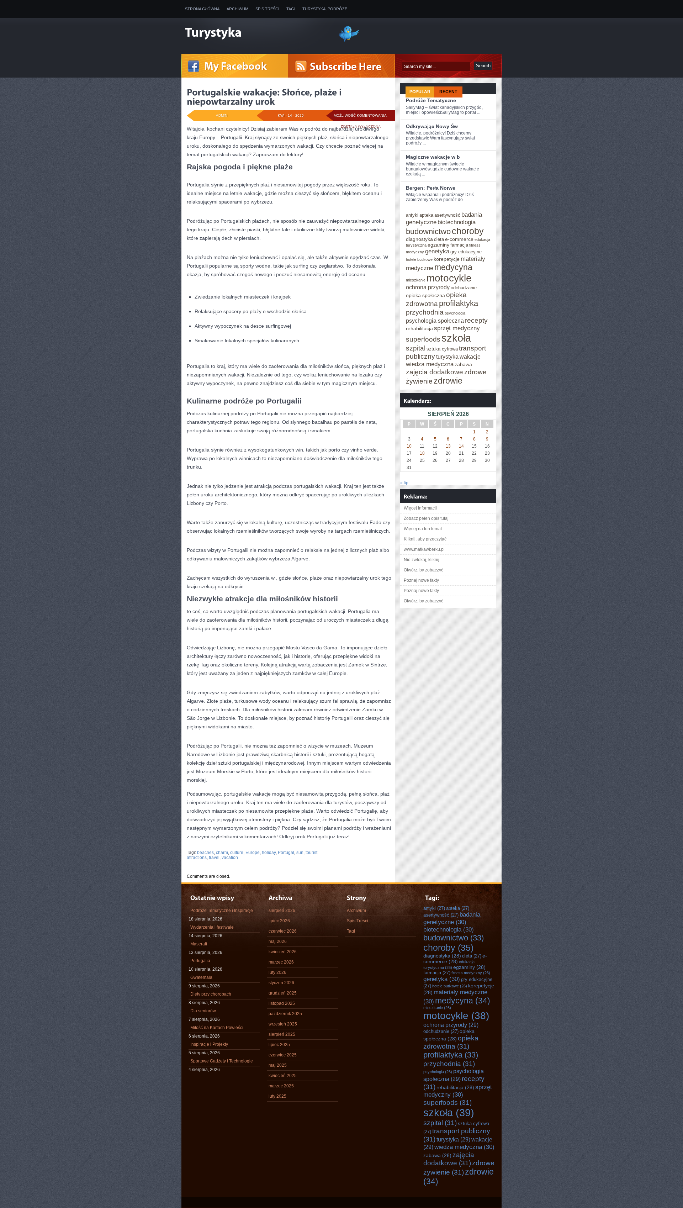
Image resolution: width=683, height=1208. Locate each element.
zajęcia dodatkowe (434, 372)
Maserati (198, 943)
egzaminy (438, 245)
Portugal (286, 852)
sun (299, 852)
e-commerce (459, 239)
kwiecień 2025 (283, 1075)
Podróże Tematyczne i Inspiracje (221, 910)
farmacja (459, 245)
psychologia (455, 313)
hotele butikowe (419, 259)
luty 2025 (277, 1096)
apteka (426, 215)
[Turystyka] (256, 33)
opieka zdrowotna (450, 1042)
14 (461, 446)
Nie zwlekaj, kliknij (421, 559)
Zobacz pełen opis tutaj (426, 518)
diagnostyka (419, 239)
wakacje (470, 356)
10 (409, 446)
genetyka (437, 251)
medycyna (453, 267)
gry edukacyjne (466, 251)
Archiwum (237, 9)
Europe (252, 852)
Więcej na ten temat (423, 528)
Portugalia (200, 960)
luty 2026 (277, 972)
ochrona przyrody (428, 287)
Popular (419, 91)
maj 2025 (278, 1065)
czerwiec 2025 (283, 1055)
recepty (476, 320)
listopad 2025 (282, 1003)
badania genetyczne (451, 918)
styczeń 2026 (281, 982)
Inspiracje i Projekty (209, 1044)
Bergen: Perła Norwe (430, 188)
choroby (468, 231)
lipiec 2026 (279, 920)
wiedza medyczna (430, 364)
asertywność (447, 215)
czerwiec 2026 (283, 931)
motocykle (449, 278)
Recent (448, 91)
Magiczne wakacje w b (433, 157)
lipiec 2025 (279, 1044)
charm (222, 852)
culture (236, 852)
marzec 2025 (281, 1085)
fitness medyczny (470, 973)
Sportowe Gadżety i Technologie (221, 1061)
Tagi (290, 9)
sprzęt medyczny (457, 328)
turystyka (447, 356)
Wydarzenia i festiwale (212, 927)
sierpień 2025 (282, 1034)
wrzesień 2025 (283, 1024)
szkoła (456, 338)
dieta (439, 239)
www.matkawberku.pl (424, 549)
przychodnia (425, 312)
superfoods (423, 339)
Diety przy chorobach (210, 994)
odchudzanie (464, 287)
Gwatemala (201, 977)
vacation (230, 857)
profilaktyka (458, 303)
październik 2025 (285, 1013)
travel (214, 857)
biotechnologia (457, 222)
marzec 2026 (281, 962)
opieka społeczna (425, 295)
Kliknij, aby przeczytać (425, 539)
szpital (415, 348)
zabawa (463, 364)
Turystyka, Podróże (324, 9)
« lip (404, 482)
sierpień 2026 (282, 910)
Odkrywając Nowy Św (432, 126)
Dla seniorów (203, 1010)
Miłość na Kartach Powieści (216, 1027)
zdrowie (448, 380)
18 (422, 453)
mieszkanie (415, 280)
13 (448, 446)
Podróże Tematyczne (431, 100)
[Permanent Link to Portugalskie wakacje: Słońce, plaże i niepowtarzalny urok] (265, 97)
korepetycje (447, 259)
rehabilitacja (419, 328)
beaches (205, 852)
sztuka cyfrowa (442, 349)
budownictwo (428, 231)
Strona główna (202, 9)
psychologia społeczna (435, 320)
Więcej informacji (420, 508)
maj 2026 (278, 941)
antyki (412, 215)
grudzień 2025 (283, 993)
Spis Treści (267, 9)
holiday (269, 852)
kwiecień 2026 (283, 951)
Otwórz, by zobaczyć (423, 570)
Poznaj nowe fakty (421, 580)
